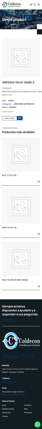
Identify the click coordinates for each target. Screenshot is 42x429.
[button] (37, 424)
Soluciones (6, 412)
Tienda (4, 416)
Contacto (28, 405)
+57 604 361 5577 (8, 382)
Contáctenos (7, 320)
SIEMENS (12, 107)
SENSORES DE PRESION (24, 104)
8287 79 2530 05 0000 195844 (15, 280)
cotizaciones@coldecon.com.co (14, 394)
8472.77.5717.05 (9, 175)
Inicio (4, 405)
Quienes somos (8, 409)
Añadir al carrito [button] (39, 181)
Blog (26, 409)
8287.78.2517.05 (9, 227)
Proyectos (28, 412)
